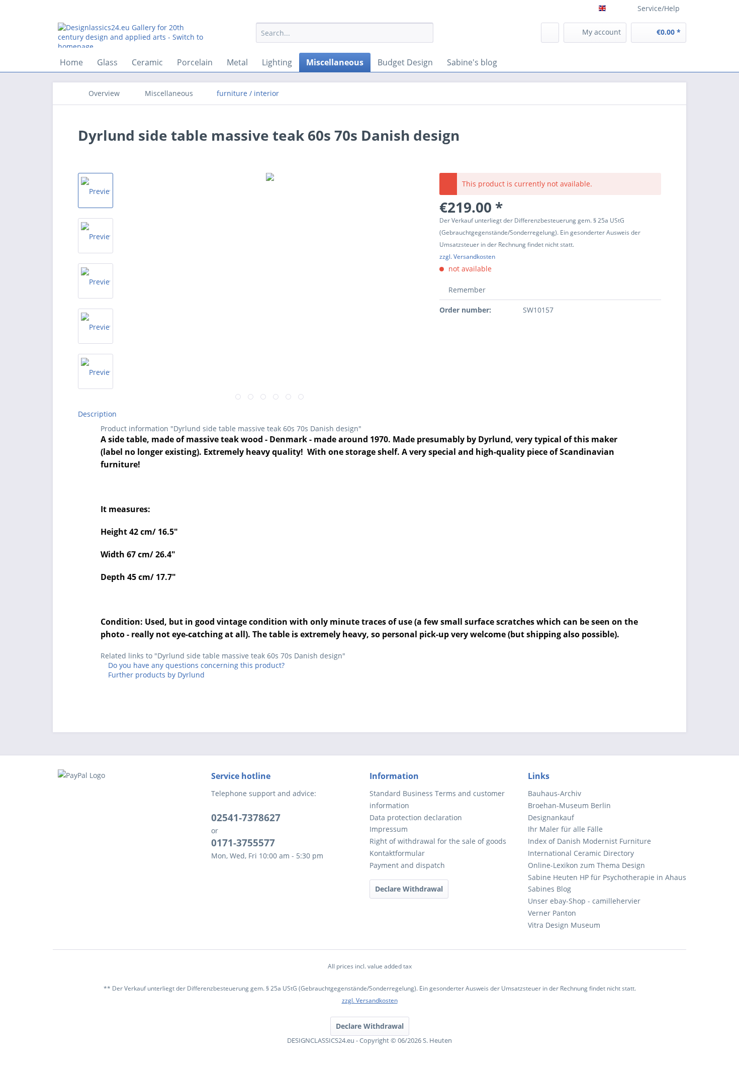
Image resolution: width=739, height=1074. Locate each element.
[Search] (424, 33)
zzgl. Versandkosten (467, 256)
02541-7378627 (246, 817)
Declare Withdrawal (409, 889)
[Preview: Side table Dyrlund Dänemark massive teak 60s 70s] (95, 190)
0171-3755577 (243, 842)
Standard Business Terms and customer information (437, 799)
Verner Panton (552, 913)
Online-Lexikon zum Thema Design (586, 865)
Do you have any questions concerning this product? (195, 665)
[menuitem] (344, 37)
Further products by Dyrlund (155, 674)
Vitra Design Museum (564, 925)
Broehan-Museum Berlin (569, 805)
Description (97, 414)
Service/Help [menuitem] (658, 8)
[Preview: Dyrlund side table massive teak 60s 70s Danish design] (95, 235)
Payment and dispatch (407, 865)
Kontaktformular (397, 853)
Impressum (388, 829)
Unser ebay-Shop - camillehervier (584, 901)
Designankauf (551, 817)
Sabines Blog (549, 889)
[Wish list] (550, 33)
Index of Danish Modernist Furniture (589, 841)
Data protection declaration (415, 817)
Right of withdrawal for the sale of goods (437, 841)
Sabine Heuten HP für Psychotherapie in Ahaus (607, 877)
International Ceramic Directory (581, 853)
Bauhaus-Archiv (554, 793)
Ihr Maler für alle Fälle (565, 829)
